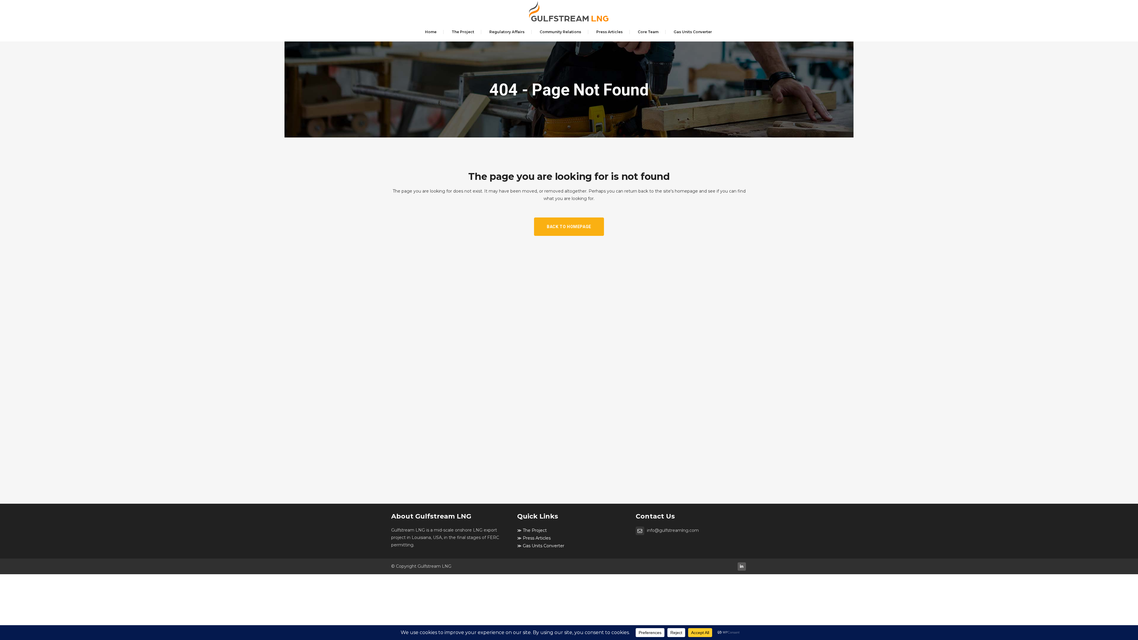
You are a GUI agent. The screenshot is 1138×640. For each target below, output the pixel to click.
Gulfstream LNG (434, 566)
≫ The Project (532, 530)
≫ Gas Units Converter (540, 545)
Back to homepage (569, 226)
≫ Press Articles (534, 538)
